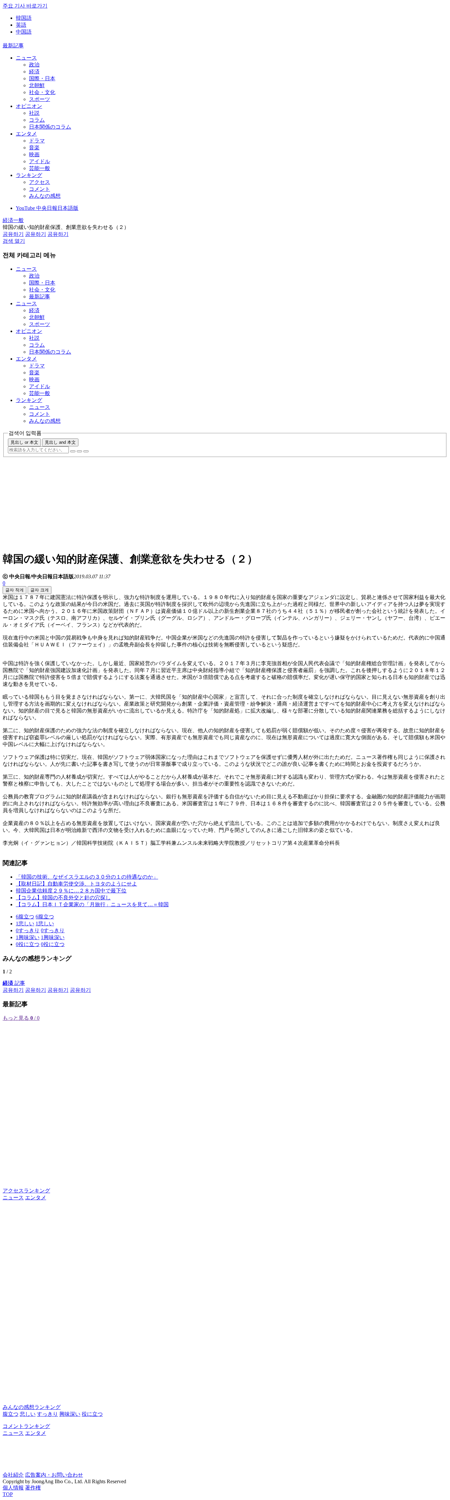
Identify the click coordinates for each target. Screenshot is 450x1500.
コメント (39, 189)
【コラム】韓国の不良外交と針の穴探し (63, 897)
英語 (21, 25)
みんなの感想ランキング (32, 1407)
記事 (14, 983)
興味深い (69, 1414)
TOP (8, 1494)
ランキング (29, 175)
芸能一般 (39, 168)
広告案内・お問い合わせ (54, 1475)
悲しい (28, 1414)
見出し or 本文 (24, 442)
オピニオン (29, 106)
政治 (34, 64)
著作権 (33, 1487)
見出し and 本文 (60, 442)
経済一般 (13, 220)
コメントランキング (26, 1426)
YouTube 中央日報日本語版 (47, 208)
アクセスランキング (26, 1190)
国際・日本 (42, 78)
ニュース (26, 58)
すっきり (47, 1414)
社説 (34, 113)
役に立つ (92, 1414)
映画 (34, 154)
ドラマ (37, 140)
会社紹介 (13, 1475)
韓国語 (24, 18)
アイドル (39, 161)
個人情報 (13, 1487)
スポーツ (39, 99)
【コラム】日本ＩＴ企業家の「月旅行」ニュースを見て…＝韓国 (92, 904)
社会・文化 (42, 92)
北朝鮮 (37, 85)
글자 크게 (39, 590)
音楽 (34, 147)
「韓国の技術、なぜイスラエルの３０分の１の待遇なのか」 (87, 877)
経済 (34, 71)
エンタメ (26, 134)
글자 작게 (14, 590)
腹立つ (10, 1414)
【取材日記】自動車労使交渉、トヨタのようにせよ (76, 884)
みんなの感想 (45, 196)
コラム (37, 120)
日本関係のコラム (50, 127)
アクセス (39, 182)
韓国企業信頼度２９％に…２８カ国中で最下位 (71, 890)
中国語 (24, 32)
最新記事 (13, 45)
